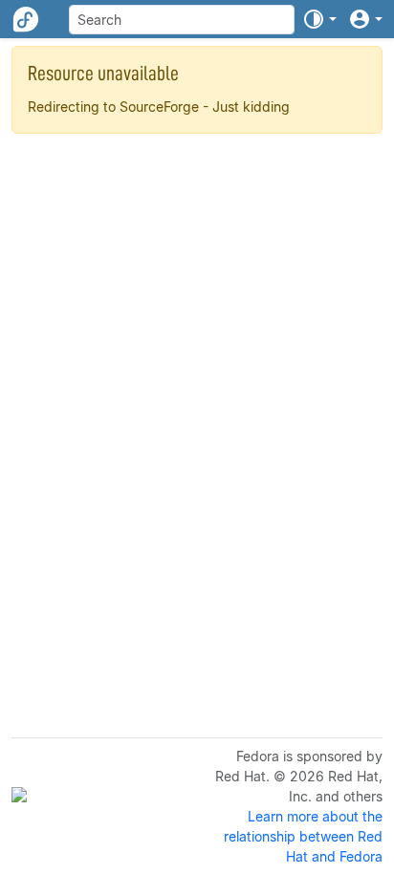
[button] (319, 19)
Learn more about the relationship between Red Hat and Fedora (303, 836)
